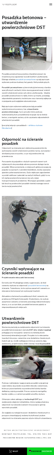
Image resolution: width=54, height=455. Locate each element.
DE (49, 438)
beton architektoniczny (19, 430)
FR (44, 438)
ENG (39, 438)
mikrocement (42, 430)
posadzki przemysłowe (26, 79)
